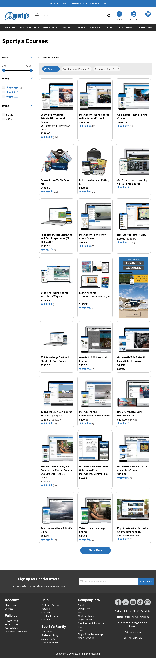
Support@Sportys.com (137, 616)
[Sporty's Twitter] (125, 602)
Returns (45, 608)
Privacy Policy (12, 620)
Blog (109, 27)
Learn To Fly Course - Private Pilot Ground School (53, 118)
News (80, 630)
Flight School (85, 619)
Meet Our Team (86, 616)
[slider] (3, 70)
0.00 (4, 66)
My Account (11, 605)
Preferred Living (49, 635)
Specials (80, 27)
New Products (50, 27)
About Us (82, 605)
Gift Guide (95, 27)
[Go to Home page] (17, 16)
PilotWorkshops (49, 642)
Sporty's (11, 115)
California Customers (16, 631)
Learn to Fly (10, 27)
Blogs (81, 627)
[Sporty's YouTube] (132, 602)
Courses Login (145, 27)
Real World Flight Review (131, 234)
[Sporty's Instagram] (147, 602)
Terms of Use (11, 624)
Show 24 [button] (105, 69)
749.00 (29, 66)
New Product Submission (91, 623)
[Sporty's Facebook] (118, 602)
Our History (84, 608)
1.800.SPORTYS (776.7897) (137, 611)
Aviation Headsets (29, 27)
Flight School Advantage (90, 634)
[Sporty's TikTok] (140, 602)
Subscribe (146, 581)
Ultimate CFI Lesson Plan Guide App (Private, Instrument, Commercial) (94, 470)
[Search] (108, 15)
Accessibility (11, 628)
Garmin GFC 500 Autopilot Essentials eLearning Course (132, 361)
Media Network (86, 637)
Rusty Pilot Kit (87, 292)
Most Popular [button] (75, 69)
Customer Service (50, 605)
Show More (95, 550)
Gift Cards (46, 612)
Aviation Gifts (48, 639)
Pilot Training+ (126, 27)
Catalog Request (50, 616)
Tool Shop (46, 631)
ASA (9, 119)
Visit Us (81, 612)
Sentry (66, 27)
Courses (9, 608)
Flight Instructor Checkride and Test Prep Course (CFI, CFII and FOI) (56, 238)
